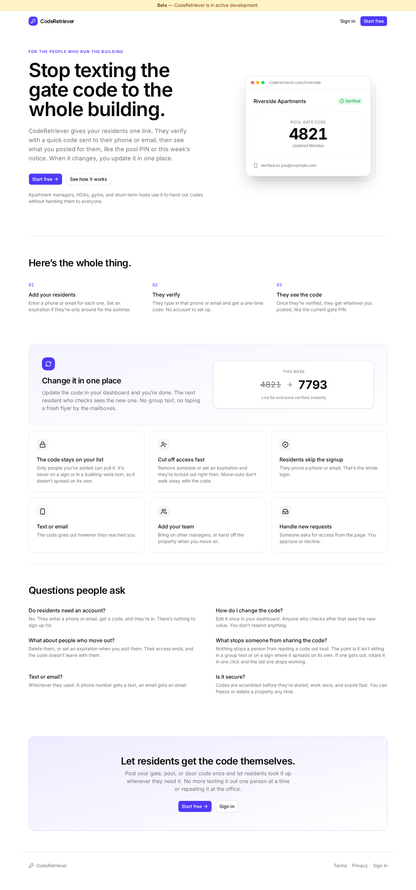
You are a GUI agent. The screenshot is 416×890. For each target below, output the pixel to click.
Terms (340, 865)
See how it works (88, 179)
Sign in (347, 21)
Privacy (360, 865)
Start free (374, 21)
